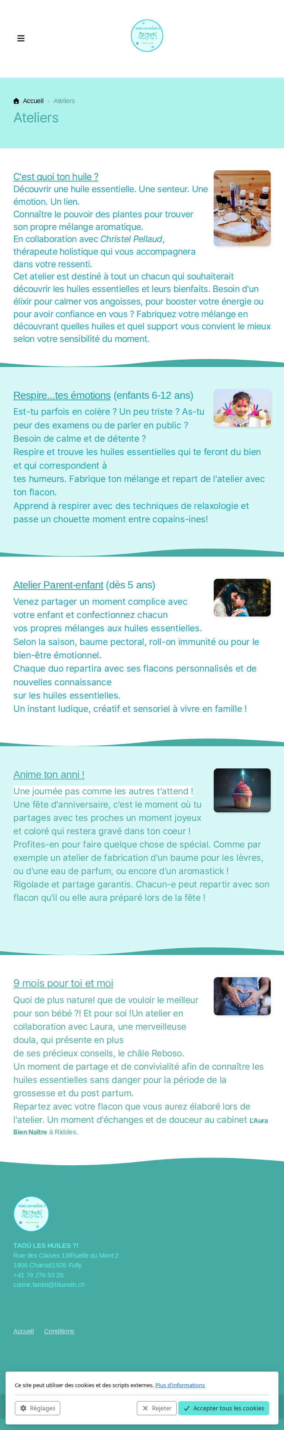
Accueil (33, 101)
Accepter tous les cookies (228, 1408)
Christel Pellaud (131, 239)
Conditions (59, 1331)
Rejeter (162, 1408)
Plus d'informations (180, 1385)
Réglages (42, 1408)
